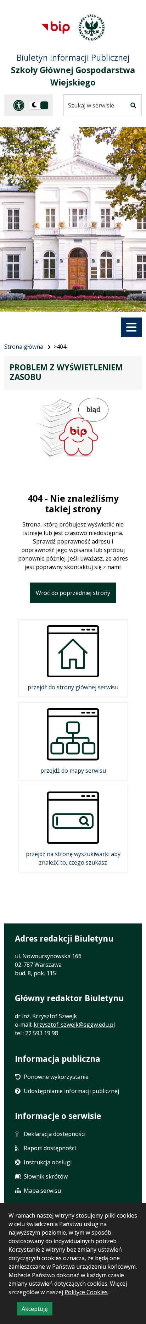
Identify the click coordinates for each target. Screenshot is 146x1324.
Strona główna (23, 347)
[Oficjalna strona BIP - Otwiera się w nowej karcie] (55, 27)
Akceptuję (37, 1309)
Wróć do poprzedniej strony (73, 593)
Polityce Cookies (86, 1292)
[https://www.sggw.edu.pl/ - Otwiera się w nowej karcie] (91, 27)
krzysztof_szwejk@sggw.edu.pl (74, 1024)
